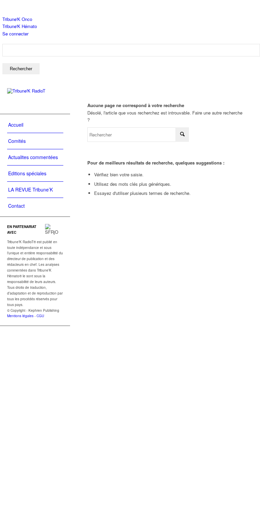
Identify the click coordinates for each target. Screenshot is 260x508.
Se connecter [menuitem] (15, 33)
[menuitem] (131, 59)
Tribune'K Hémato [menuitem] (19, 26)
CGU (40, 315)
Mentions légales (20, 315)
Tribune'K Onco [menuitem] (17, 19)
